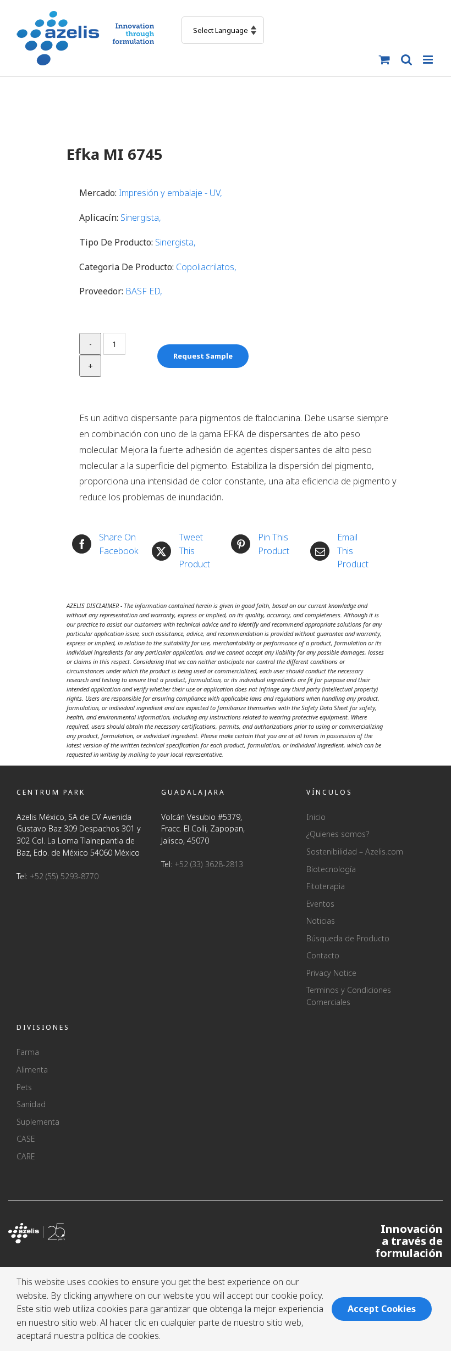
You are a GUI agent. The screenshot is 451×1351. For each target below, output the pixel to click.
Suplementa (37, 1121)
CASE (25, 1139)
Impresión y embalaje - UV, (170, 193)
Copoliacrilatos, (206, 267)
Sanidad (31, 1104)
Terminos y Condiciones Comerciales (348, 996)
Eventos (320, 903)
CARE (25, 1156)
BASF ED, (143, 291)
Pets (24, 1087)
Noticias (320, 920)
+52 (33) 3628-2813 (208, 864)
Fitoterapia (325, 886)
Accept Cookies (382, 1309)
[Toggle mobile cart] (384, 59)
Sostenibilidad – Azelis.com (354, 851)
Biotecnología (331, 869)
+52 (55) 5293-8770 (64, 876)
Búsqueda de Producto (347, 938)
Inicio (316, 817)
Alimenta (32, 1069)
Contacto (322, 955)
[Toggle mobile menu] (429, 59)
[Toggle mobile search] (406, 59)
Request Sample (203, 356)
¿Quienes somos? (337, 834)
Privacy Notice (331, 973)
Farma (27, 1052)
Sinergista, (140, 217)
